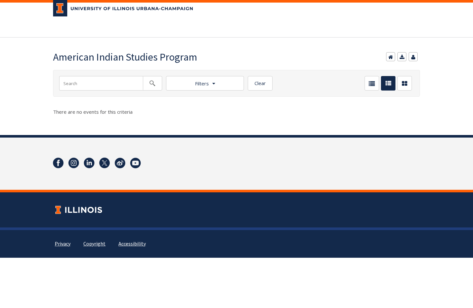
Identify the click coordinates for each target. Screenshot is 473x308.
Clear (260, 83)
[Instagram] (74, 163)
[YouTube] (135, 163)
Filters (202, 83)
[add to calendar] (401, 56)
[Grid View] (404, 83)
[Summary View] (388, 83)
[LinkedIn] (89, 163)
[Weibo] (120, 163)
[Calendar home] (390, 56)
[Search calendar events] (152, 83)
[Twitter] (104, 163)
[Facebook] (58, 163)
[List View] (372, 83)
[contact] (413, 56)
